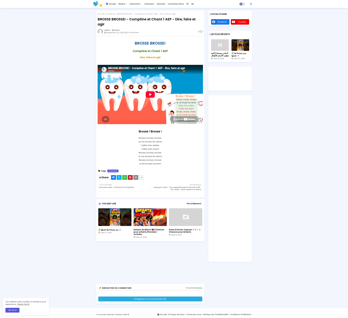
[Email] (135, 177)
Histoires (161, 4)
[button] (251, 4)
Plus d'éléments (194, 203)
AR (192, 4)
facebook (222, 22)
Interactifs (135, 4)
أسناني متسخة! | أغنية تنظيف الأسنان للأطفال (220, 54)
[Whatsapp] (124, 177)
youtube (242, 22)
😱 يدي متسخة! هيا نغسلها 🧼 (109, 230)
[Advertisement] (151, 264)
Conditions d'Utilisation (240, 314)
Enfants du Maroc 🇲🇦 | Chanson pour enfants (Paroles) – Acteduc (149, 232)
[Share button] (141, 177)
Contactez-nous (176, 4)
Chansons (149, 4)
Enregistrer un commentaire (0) (150, 298)
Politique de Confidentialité (215, 314)
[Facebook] (113, 177)
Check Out (22, 304)
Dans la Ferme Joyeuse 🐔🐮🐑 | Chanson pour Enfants (184, 231)
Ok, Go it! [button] (12, 310)
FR (187, 4)
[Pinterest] (130, 177)
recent (122, 4)
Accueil (112, 4)
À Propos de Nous (176, 314)
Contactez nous (193, 314)
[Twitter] (119, 177)
